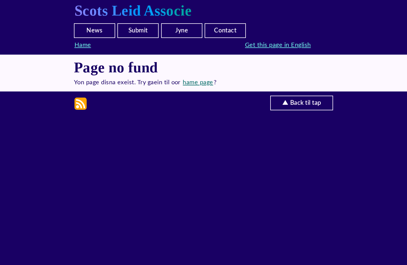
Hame (82, 45)
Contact (225, 30)
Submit (138, 30)
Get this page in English (278, 45)
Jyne (181, 30)
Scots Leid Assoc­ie (133, 10)
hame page (198, 82)
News (94, 30)
